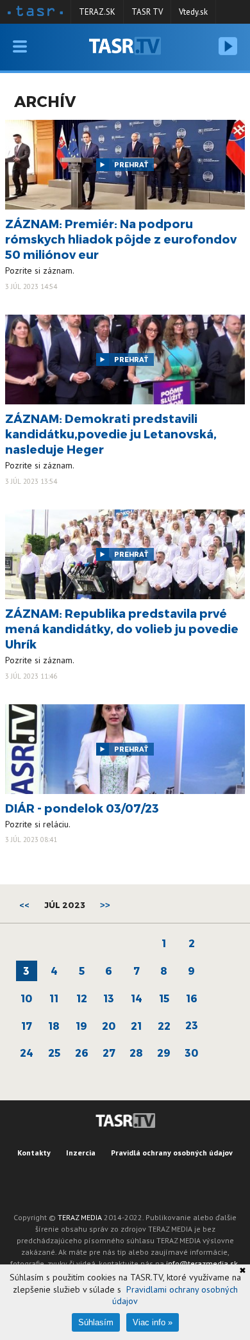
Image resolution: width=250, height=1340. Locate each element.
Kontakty (34, 1152)
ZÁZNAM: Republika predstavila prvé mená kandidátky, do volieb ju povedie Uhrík (121, 628)
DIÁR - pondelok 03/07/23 (82, 808)
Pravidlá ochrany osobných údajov (172, 1152)
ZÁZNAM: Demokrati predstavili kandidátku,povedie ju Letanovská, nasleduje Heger (111, 433)
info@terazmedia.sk (202, 1263)
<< (24, 905)
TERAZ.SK (97, 11)
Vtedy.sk (193, 11)
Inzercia (81, 1152)
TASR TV (147, 11)
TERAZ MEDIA (80, 1217)
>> (105, 905)
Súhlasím (95, 1322)
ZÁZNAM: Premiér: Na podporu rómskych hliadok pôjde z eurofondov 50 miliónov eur (121, 239)
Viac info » (152, 1322)
